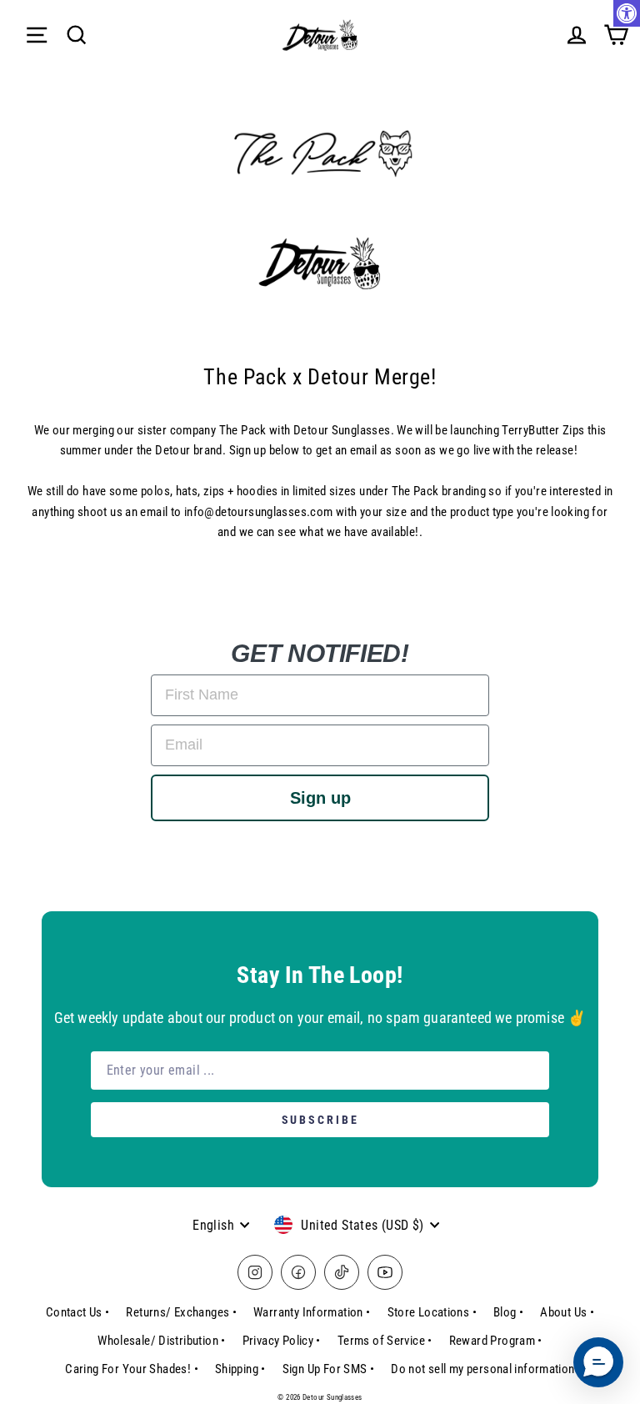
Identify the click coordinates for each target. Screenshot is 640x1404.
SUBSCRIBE (320, 1119)
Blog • (508, 1312)
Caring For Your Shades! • (131, 1368)
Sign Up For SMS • (328, 1368)
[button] (598, 1362)
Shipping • (240, 1368)
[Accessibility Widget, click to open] (626, 13)
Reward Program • (495, 1340)
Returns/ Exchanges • (181, 1312)
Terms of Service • (385, 1340)
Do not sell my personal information (482, 1368)
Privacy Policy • (281, 1340)
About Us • (567, 1312)
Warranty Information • (311, 1312)
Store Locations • (433, 1312)
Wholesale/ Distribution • (162, 1340)
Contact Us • (78, 1312)
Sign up (320, 798)
